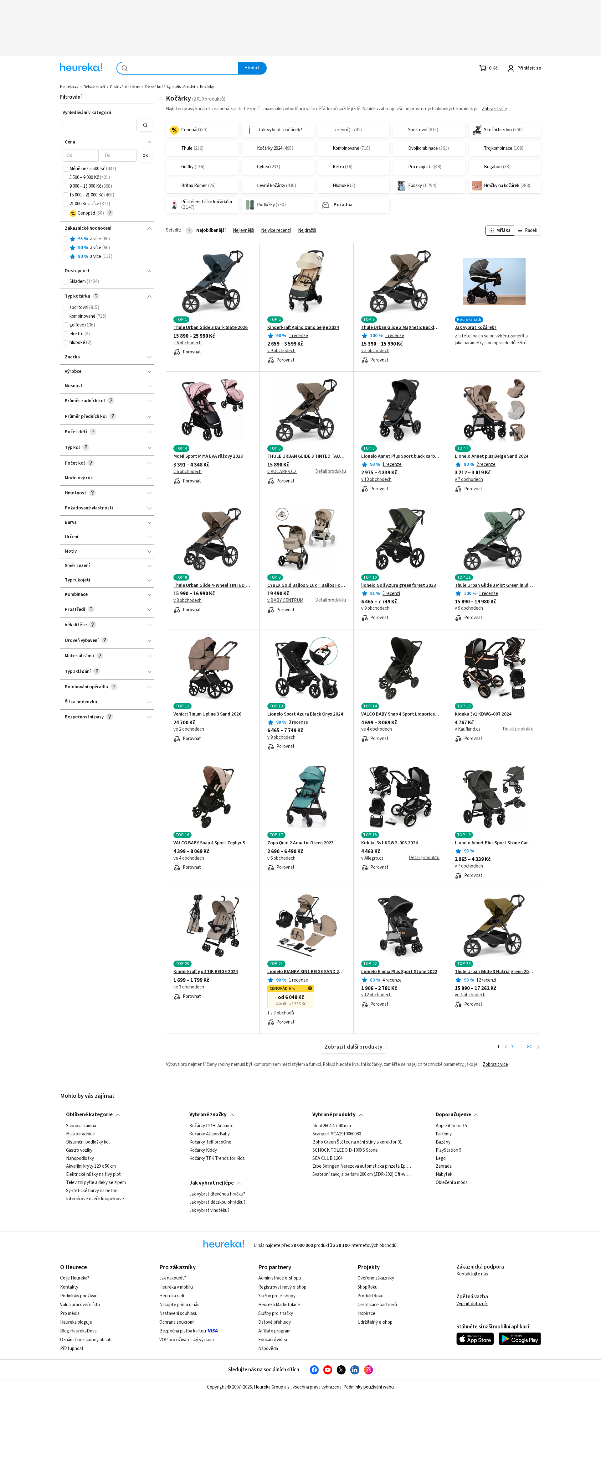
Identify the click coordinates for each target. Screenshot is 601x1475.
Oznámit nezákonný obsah (85, 1340)
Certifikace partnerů (377, 1304)
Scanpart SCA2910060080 (336, 1134)
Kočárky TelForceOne (210, 1142)
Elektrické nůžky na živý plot (93, 1174)
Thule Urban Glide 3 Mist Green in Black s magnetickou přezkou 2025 (494, 585)
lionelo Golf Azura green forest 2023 (398, 585)
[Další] (538, 1047)
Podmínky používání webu (368, 1387)
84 (529, 1047)
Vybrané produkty (334, 1114)
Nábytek (444, 1174)
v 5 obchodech (375, 351)
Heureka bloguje (76, 1322)
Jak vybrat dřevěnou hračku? (217, 1194)
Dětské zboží (94, 87)
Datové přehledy (274, 1322)
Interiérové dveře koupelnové (95, 1199)
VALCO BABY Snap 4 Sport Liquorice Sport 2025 (400, 714)
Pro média (70, 1313)
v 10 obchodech (376, 480)
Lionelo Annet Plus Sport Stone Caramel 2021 (494, 843)
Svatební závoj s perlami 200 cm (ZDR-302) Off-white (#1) (362, 1174)
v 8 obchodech (187, 600)
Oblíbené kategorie (89, 1114)
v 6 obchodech (187, 343)
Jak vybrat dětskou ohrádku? (217, 1202)
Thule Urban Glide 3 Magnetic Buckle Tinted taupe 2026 (400, 328)
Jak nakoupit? (172, 1278)
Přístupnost (72, 1348)
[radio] (65, 239)
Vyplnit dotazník (472, 1303)
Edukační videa (272, 1340)
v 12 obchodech (376, 995)
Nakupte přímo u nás (179, 1304)
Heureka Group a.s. (272, 1387)
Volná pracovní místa (80, 1304)
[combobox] (177, 68)
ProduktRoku (370, 1296)
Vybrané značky (208, 1114)
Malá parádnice (80, 1134)
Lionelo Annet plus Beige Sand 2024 (491, 456)
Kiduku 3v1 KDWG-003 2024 (389, 843)
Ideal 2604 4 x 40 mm (331, 1126)
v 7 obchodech (469, 480)
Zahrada (444, 1166)
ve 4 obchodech (376, 729)
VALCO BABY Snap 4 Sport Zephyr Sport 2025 (212, 843)
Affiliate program (274, 1331)
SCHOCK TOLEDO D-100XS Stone (345, 1150)
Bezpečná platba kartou (182, 1331)
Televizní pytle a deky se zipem (96, 1183)
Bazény (443, 1142)
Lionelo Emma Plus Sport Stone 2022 (399, 972)
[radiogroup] (107, 248)
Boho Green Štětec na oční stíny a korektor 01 (357, 1142)
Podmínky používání (79, 1296)
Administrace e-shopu (279, 1278)
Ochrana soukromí (176, 1322)
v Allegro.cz (372, 858)
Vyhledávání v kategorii (87, 112)
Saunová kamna (81, 1126)
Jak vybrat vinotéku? (209, 1210)
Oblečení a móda (452, 1183)
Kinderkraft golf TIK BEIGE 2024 (205, 972)
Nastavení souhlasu (178, 1313)
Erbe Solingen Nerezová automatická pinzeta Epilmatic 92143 (362, 1166)
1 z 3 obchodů (280, 1013)
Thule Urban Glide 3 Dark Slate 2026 (210, 328)
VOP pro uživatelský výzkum (186, 1340)
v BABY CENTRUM (285, 600)
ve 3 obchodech (188, 987)
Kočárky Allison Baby (209, 1134)
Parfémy (444, 1134)
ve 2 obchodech (188, 729)
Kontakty (69, 1287)
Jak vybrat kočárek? (475, 328)
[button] (100, 125)
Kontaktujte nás (472, 1274)
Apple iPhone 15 (451, 1126)
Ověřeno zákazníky (375, 1278)
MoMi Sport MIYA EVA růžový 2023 (208, 456)
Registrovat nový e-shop (282, 1287)
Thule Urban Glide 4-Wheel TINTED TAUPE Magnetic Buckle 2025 (212, 585)
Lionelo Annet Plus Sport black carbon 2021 (400, 456)
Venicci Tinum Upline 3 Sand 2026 (207, 714)
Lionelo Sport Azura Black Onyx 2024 (305, 714)
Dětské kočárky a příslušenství (170, 87)
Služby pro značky (275, 1313)
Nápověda (268, 1348)
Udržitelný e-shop (375, 1322)
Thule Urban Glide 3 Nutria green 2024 (494, 972)
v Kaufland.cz (467, 729)
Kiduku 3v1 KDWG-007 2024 (483, 714)
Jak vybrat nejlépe (211, 1183)
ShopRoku (367, 1287)
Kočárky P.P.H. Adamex (211, 1126)
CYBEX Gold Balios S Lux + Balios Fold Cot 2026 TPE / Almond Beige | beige (306, 585)
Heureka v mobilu (176, 1287)
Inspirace (366, 1313)
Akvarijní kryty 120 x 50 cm (91, 1166)
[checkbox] (65, 169)
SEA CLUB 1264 (327, 1158)
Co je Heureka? (74, 1278)
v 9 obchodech (281, 351)
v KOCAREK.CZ (282, 472)
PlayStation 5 (448, 1150)
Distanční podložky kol (88, 1142)
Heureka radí (171, 1296)
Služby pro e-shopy (276, 1296)
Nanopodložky (80, 1158)
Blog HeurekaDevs (78, 1331)
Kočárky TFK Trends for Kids (217, 1158)
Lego (441, 1158)
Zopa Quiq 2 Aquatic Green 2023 (300, 843)
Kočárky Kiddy (203, 1150)
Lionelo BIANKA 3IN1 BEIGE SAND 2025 (306, 972)
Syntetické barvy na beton (91, 1191)
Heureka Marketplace (279, 1304)
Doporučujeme (453, 1114)
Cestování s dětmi (125, 87)
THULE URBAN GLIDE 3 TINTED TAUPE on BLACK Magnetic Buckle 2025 (306, 456)
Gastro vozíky (79, 1150)
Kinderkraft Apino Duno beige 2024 (303, 328)
